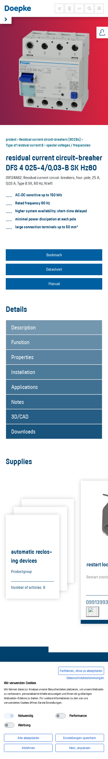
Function (20, 342)
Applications (24, 386)
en (79, 8)
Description (23, 327)
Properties (22, 357)
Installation (23, 371)
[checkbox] (9, 715)
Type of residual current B (25, 145)
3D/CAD (20, 416)
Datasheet (54, 269)
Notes (17, 401)
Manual (54, 283)
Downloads (23, 431)
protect (11, 139)
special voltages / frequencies (68, 145)
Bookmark (54, 254)
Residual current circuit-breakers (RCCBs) (50, 139)
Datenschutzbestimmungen (85, 678)
